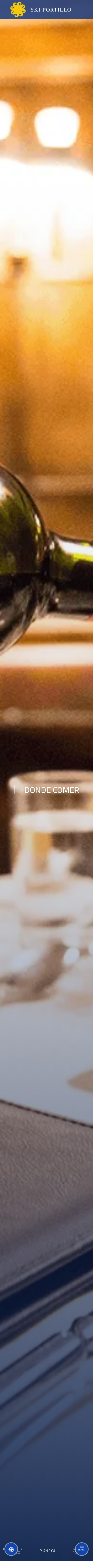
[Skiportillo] (36, 9)
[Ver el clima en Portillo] (11, 1549)
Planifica (47, 1551)
